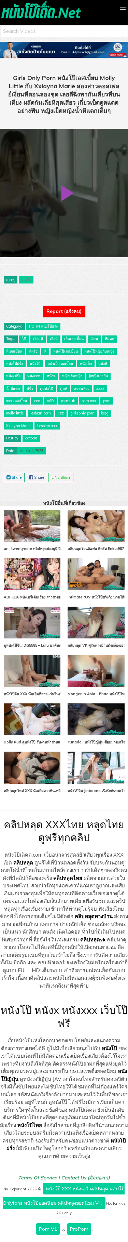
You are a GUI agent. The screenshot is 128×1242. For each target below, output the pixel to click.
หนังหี (102, 363)
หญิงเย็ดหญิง (72, 375)
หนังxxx (33, 375)
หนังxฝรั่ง (13, 375)
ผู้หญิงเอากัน (98, 375)
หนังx (51, 375)
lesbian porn (40, 413)
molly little (15, 413)
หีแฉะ (109, 338)
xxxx (100, 388)
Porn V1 (48, 1229)
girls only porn (83, 413)
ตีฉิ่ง (30, 388)
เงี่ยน (94, 338)
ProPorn (79, 1229)
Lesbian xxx (47, 425)
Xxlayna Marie (18, 425)
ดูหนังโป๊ (46, 388)
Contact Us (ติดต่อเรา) (85, 1178)
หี (45, 351)
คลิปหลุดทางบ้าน (94, 916)
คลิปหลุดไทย (67, 878)
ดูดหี (63, 388)
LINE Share (61, 477)
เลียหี (54, 338)
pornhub (68, 400)
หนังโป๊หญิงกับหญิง (99, 351)
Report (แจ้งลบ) (64, 311)
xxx (37, 400)
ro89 (50, 400)
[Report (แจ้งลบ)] (64, 305)
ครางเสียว (81, 388)
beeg (105, 413)
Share (16, 477)
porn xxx (89, 400)
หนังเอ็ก (86, 363)
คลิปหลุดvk (92, 939)
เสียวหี (38, 338)
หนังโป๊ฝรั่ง (49, 326)
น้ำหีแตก (13, 388)
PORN (34, 326)
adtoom (31, 438)
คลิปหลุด (23, 862)
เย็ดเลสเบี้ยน (74, 338)
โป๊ (24, 338)
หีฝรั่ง (33, 351)
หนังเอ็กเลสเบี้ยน (60, 363)
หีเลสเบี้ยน (14, 351)
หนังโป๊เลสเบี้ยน (65, 351)
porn (107, 400)
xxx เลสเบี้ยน (16, 400)
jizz (61, 413)
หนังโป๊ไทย (29, 1125)
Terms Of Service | (39, 1178)
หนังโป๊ (35, 363)
